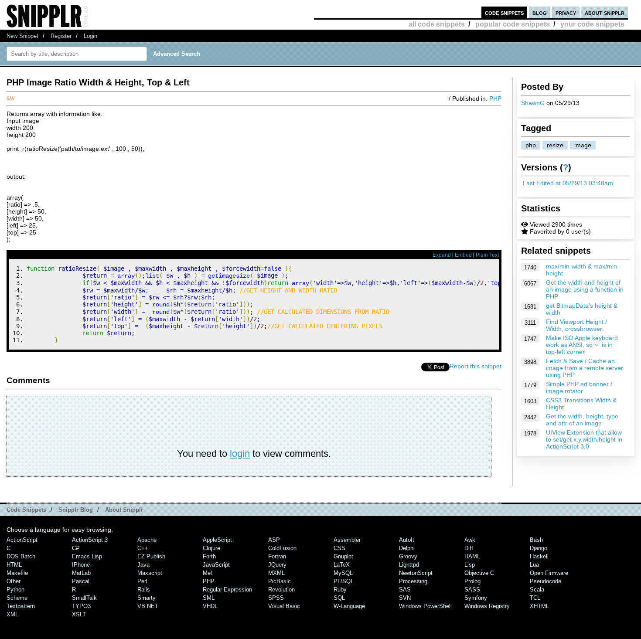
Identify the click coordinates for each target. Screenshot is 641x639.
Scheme (17, 598)
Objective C (479, 573)
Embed (463, 255)
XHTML (539, 606)
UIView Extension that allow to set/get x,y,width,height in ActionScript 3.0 (584, 439)
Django (538, 548)
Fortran (277, 556)
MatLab (81, 573)
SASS (472, 589)
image (582, 145)
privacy (566, 12)
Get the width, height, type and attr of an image (582, 420)
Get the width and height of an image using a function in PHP (585, 289)
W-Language (349, 606)
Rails (143, 589)
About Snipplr (124, 509)
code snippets (504, 12)
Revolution (281, 589)
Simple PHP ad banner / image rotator (579, 387)
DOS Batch (21, 556)
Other (13, 581)
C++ (142, 548)
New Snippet (22, 36)
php (530, 145)
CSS (339, 548)
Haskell (539, 556)
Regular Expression (227, 589)
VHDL (210, 606)
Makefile (17, 573)
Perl (142, 581)
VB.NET (147, 606)
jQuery (277, 564)
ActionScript (22, 540)
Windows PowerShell (425, 606)
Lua (534, 564)
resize (555, 145)
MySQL (343, 573)
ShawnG (533, 102)
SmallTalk (84, 598)
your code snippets (592, 24)
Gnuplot (343, 556)
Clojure (211, 548)
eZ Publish (151, 556)
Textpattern (21, 606)
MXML (276, 573)
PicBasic (279, 581)
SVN (405, 598)
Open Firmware (549, 573)
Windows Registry (487, 606)
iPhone (81, 564)
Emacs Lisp (87, 556)
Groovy (408, 556)
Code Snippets (26, 509)
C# (75, 548)
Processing (413, 581)
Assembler (347, 540)
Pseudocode (545, 581)
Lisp (469, 564)
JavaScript (216, 564)
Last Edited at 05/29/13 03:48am (568, 183)
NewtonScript (416, 573)
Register (61, 36)
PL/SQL (344, 581)
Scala (537, 589)
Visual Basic (284, 606)
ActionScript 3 (90, 540)
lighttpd (409, 564)
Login (90, 36)
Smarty (146, 598)
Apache (147, 540)
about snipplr (604, 12)
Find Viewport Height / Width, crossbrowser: (576, 325)
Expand (442, 255)
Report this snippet (475, 366)
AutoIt (406, 540)
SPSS (276, 598)
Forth (209, 556)
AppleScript (217, 540)
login (240, 453)
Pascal (80, 581)
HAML (472, 556)
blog (539, 12)
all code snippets (437, 24)
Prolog (472, 581)
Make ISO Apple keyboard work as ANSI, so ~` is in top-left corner (582, 344)
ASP (274, 540)
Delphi (407, 548)
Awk (469, 540)
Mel (207, 573)
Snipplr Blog (75, 509)
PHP (495, 98)
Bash (536, 540)
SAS (405, 589)
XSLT (79, 614)
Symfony (475, 598)
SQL (339, 598)
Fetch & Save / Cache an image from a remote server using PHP (584, 367)
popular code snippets (512, 24)
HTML (14, 564)
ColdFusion (282, 548)
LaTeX (342, 564)
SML (209, 598)
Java (143, 564)
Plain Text (487, 255)
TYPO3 (81, 606)
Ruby (340, 589)
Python (15, 589)
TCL (535, 598)
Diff (468, 548)
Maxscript (149, 573)
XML (12, 614)
